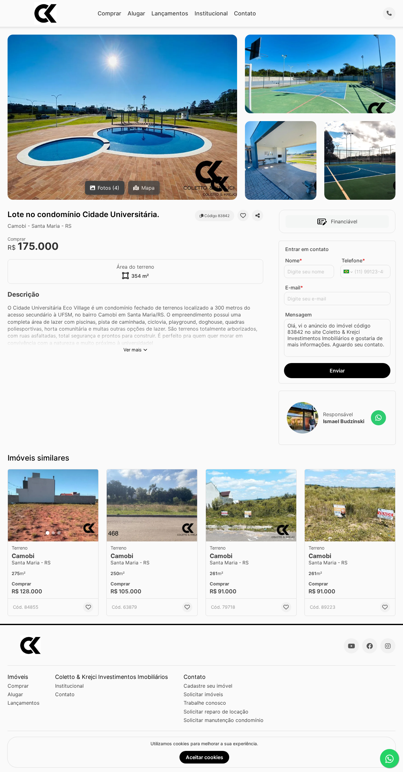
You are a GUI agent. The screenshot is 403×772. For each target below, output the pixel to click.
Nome (293, 260)
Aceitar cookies (204, 757)
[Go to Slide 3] (58, 532)
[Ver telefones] (389, 13)
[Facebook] (369, 645)
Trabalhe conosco (205, 703)
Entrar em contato (307, 249)
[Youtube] (351, 645)
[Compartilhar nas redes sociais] (257, 215)
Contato (245, 13)
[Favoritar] (243, 215)
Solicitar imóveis (203, 694)
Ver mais (132, 349)
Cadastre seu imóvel (208, 686)
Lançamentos (169, 13)
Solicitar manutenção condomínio (224, 720)
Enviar (337, 370)
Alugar (136, 13)
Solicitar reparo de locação (216, 711)
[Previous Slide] (14, 505)
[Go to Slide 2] (53, 532)
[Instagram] (387, 645)
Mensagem (298, 314)
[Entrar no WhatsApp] (378, 417)
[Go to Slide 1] (47, 533)
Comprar (109, 13)
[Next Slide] (91, 505)
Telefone (353, 260)
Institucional (211, 13)
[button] (53, 505)
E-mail (294, 287)
